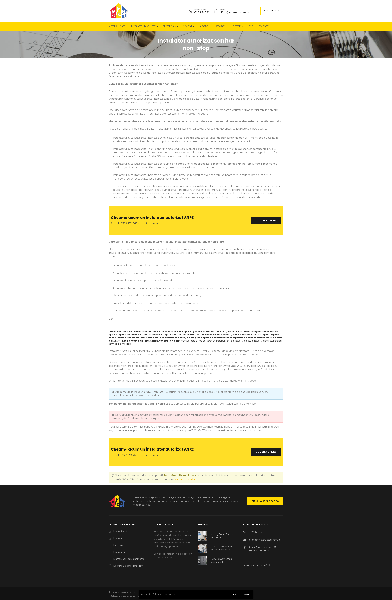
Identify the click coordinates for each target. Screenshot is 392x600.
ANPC (267, 565)
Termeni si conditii (253, 565)
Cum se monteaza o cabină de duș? (221, 560)
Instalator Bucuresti (143, 26)
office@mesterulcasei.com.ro (237, 12)
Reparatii (220, 26)
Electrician (169, 26)
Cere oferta (272, 11)
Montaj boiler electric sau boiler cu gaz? (222, 548)
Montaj (187, 26)
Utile (250, 26)
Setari (235, 594)
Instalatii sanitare (122, 531)
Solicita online (266, 220)
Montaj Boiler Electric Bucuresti (222, 536)
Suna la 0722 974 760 (265, 501)
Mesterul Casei (117, 26)
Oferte (237, 26)
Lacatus (203, 26)
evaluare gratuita (184, 479)
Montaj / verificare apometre (128, 559)
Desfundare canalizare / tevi (128, 565)
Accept (246, 594)
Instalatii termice (122, 538)
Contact (263, 26)
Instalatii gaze (120, 552)
